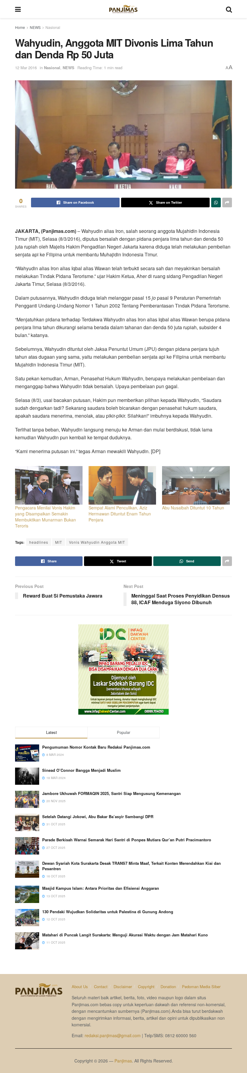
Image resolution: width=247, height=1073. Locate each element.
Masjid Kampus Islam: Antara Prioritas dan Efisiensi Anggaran (100, 888)
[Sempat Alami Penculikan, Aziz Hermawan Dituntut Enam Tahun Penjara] (122, 485)
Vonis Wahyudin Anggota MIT (97, 542)
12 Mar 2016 (26, 67)
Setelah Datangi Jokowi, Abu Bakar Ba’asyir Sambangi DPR (97, 816)
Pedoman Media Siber (201, 986)
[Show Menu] (18, 9)
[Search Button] (229, 9)
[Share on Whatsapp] (216, 202)
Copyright (146, 986)
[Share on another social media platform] (227, 202)
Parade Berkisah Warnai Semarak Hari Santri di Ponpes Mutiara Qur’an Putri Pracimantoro (126, 840)
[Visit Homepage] (123, 9)
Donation (168, 986)
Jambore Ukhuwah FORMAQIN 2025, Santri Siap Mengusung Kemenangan (111, 793)
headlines (38, 542)
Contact (101, 986)
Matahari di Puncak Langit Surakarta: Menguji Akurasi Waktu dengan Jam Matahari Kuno (125, 935)
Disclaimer (123, 986)
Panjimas (123, 1061)
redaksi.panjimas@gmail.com (113, 1035)
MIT (58, 542)
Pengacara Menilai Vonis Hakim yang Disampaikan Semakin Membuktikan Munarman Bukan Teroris (45, 517)
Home (20, 27)
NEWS (35, 27)
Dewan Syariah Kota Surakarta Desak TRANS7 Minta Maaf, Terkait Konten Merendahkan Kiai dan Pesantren (131, 865)
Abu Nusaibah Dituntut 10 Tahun (193, 508)
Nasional (52, 27)
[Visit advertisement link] (123, 669)
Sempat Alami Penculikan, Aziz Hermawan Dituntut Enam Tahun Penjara (120, 514)
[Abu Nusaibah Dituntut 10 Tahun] (196, 485)
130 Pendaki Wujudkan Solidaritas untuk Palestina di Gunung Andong (107, 911)
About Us (80, 986)
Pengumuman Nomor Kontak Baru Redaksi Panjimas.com (96, 747)
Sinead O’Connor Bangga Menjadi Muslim (81, 770)
